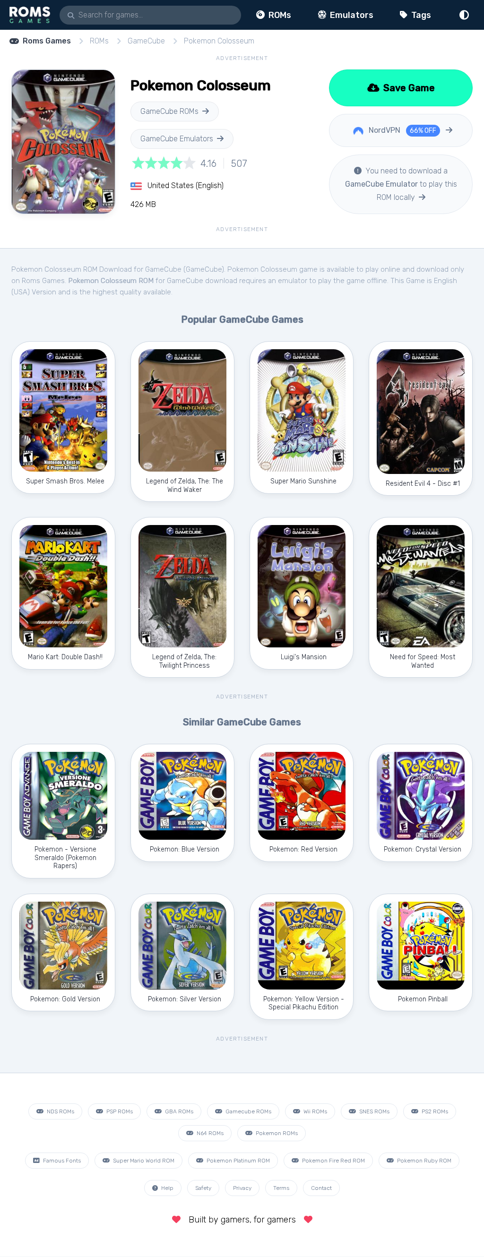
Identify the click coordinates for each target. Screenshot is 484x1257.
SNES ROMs (373, 1111)
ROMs (279, 15)
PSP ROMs (119, 1111)
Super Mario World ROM (143, 1160)
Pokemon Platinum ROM (237, 1160)
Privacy (242, 1188)
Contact (321, 1188)
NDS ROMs (59, 1111)
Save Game (408, 88)
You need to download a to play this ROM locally (401, 184)
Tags (420, 15)
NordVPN (401, 130)
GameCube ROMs (169, 111)
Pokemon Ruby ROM (423, 1160)
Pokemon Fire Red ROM (333, 1160)
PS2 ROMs (434, 1111)
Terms (281, 1188)
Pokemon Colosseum (219, 40)
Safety (203, 1188)
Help (166, 1188)
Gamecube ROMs (247, 1111)
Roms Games (47, 40)
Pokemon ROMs (276, 1133)
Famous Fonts (61, 1160)
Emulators (350, 15)
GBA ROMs (178, 1111)
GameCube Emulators (176, 138)
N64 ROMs (209, 1133)
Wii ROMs (314, 1111)
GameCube (146, 40)
